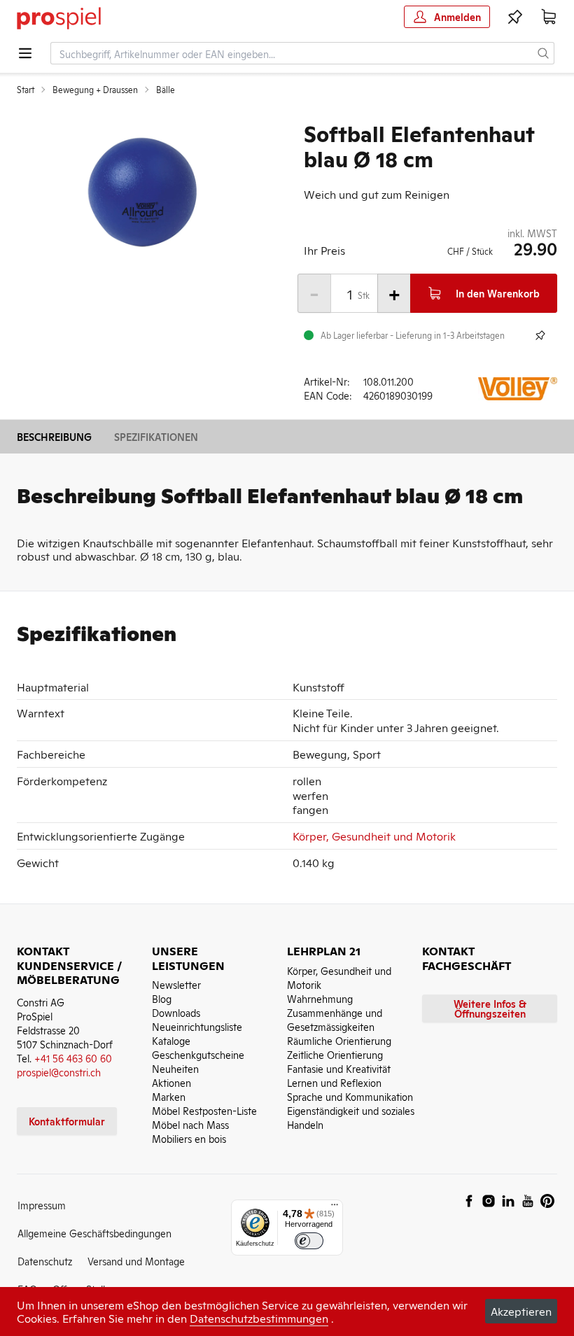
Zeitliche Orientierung (335, 1054)
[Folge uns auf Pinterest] (547, 1201)
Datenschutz (45, 1260)
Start (25, 89)
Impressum (42, 1204)
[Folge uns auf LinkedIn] (508, 1201)
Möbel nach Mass (190, 1124)
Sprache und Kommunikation (350, 1096)
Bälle (165, 89)
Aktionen (171, 1082)
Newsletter (176, 984)
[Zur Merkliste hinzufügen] (540, 335)
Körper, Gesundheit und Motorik (374, 835)
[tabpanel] (143, 191)
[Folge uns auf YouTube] (528, 1201)
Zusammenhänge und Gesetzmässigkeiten (334, 1019)
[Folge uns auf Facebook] (469, 1201)
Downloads (176, 1012)
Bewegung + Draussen (95, 89)
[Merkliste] (515, 17)
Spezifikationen (156, 436)
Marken (169, 1096)
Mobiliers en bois (189, 1138)
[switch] (309, 1241)
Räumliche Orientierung (339, 1040)
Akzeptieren (521, 1311)
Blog (162, 998)
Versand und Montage (136, 1260)
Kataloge (171, 1040)
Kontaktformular (67, 1120)
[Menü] (334, 1208)
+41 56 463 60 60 (73, 1057)
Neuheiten (175, 1068)
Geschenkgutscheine (198, 1054)
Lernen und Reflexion (334, 1082)
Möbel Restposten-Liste (204, 1110)
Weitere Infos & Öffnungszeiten (490, 1008)
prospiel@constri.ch (59, 1071)
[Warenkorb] (549, 17)
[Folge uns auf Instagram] (488, 1201)
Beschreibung (54, 436)
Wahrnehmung (320, 998)
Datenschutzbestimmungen (259, 1318)
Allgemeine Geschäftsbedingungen (95, 1232)
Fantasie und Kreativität (339, 1068)
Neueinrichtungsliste (197, 1026)
